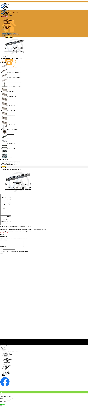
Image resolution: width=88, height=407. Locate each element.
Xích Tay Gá (6, 18)
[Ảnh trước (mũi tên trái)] (0, 406)
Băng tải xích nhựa (7, 31)
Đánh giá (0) (5, 167)
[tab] (45, 166)
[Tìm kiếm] (2, 348)
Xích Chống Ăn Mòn (7, 23)
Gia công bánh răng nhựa (8, 15)
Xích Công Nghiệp (5, 16)
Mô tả (4, 166)
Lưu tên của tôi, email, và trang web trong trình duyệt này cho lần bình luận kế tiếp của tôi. (15, 251)
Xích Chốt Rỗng (6, 21)
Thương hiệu (4, 35)
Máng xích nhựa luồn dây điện (8, 20)
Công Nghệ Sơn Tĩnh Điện (6, 162)
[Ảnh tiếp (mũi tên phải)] (1, 406)
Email (1, 249)
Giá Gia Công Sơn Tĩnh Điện (6, 163)
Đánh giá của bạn (3, 246)
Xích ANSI (5, 17)
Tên (1, 248)
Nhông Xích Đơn (6, 24)
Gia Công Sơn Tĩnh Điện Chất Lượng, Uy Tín (11, 12)
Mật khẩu (2, 398)
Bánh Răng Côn (6, 27)
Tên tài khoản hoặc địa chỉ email (5, 396)
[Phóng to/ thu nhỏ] (1, 405)
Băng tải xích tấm (7, 34)
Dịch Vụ (3, 350)
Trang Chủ (3, 10)
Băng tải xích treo (7, 30)
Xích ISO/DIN (6, 19)
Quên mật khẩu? (3, 401)
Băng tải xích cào (7, 33)
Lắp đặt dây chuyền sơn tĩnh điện (9, 11)
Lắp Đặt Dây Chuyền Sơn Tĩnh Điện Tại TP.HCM (9, 164)
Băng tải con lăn (6, 32)
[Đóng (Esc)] (0, 405)
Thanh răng (6, 28)
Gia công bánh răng (7, 14)
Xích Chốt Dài (6, 22)
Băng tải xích (4, 29)
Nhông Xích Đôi (6, 25)
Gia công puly (6, 13)
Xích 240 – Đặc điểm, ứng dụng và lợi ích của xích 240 (10, 161)
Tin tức (3, 36)
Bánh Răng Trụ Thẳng (7, 26)
